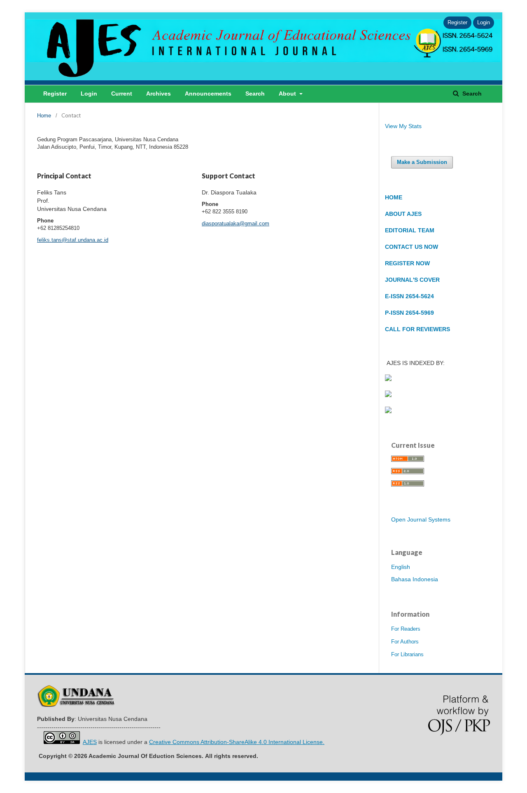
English (400, 567)
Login (89, 93)
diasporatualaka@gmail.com (235, 223)
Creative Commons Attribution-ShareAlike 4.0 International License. (236, 742)
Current (121, 93)
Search (255, 93)
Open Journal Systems (420, 519)
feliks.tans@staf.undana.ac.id (72, 240)
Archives (158, 93)
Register (55, 93)
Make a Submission (422, 162)
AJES (90, 742)
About (288, 93)
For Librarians (407, 654)
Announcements (208, 93)
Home (44, 115)
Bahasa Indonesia (414, 579)
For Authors (405, 642)
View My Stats (403, 126)
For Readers (405, 629)
